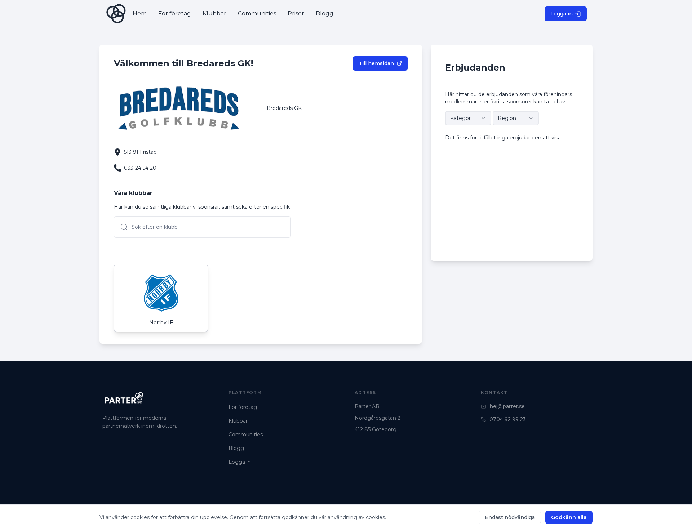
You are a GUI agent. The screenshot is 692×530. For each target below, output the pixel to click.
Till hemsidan (376, 63)
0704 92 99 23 (507, 419)
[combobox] (468, 118)
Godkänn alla (569, 517)
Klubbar (238, 421)
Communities (246, 434)
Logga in (561, 13)
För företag (243, 407)
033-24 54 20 (140, 168)
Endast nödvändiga (510, 517)
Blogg (236, 448)
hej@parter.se (507, 406)
